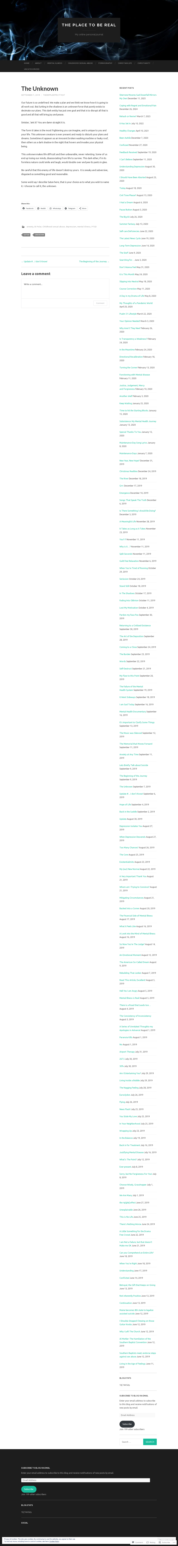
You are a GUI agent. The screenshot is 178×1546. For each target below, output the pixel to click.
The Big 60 (124, 217)
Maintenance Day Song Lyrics (133, 443)
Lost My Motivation (128, 608)
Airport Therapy (127, 1052)
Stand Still (124, 586)
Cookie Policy (54, 1541)
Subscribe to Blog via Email (133, 1396)
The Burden (124, 654)
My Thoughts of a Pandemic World (136, 303)
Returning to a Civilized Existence (135, 625)
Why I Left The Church (129, 1331)
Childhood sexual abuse (80, 63)
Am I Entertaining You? (130, 1073)
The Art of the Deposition (131, 636)
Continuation (125, 1303)
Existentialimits (126, 862)
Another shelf (125, 396)
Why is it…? (125, 546)
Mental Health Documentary (132, 711)
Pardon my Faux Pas (129, 615)
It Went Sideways (127, 697)
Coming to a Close (128, 647)
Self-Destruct (125, 668)
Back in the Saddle (128, 812)
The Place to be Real (89, 25)
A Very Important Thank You (132, 876)
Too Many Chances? (129, 847)
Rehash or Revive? (127, 116)
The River (123, 478)
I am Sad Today (126, 704)
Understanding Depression (132, 166)
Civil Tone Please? (127, 195)
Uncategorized (31, 69)
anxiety (30, 227)
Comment (100, 303)
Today (122, 188)
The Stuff (123, 253)
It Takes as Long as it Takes (132, 528)
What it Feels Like (127, 926)
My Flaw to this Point (129, 676)
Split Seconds (125, 554)
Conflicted (124, 1278)
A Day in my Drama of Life (131, 296)
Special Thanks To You (130, 432)
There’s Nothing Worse (130, 1224)
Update (122, 819)
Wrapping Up (125, 1131)
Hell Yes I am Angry (128, 991)
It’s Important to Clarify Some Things (137, 722)
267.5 (122, 1059)
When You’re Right (128, 1263)
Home (26, 63)
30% (121, 1066)
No (120, 1044)
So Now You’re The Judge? (132, 944)
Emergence (124, 493)
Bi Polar (38, 227)
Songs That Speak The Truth (132, 500)
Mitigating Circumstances (131, 898)
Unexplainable (126, 1210)
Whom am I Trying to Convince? (134, 887)
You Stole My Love (128, 1116)
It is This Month (126, 274)
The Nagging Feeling (129, 1088)
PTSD (94, 227)
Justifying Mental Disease (131, 1152)
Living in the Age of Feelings (132, 1364)
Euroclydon (124, 1095)
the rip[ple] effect (127, 1202)
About (38, 63)
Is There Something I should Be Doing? (137, 511)
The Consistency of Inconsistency (135, 1016)
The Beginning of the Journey (94, 261)
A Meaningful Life (127, 521)
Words (122, 661)
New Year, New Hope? (129, 460)
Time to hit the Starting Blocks (133, 410)
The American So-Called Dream (134, 962)
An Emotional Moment (130, 955)
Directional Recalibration (131, 357)
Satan (27, 235)
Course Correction (128, 289)
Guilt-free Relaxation (129, 561)
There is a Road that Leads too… (135, 1005)
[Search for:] (138, 1442)
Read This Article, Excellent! (132, 980)
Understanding (126, 1270)
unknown (39, 235)
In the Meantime (127, 349)
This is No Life (126, 1217)
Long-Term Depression (130, 245)
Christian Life (125, 63)
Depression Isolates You (130, 826)
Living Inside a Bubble (129, 1080)
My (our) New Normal (129, 869)
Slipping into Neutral (129, 281)
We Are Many (125, 1195)
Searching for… (126, 260)
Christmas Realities (128, 471)
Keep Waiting (125, 403)
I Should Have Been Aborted (132, 177)
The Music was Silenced (130, 733)
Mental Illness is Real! (129, 998)
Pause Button (125, 210)
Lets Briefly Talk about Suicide (133, 765)
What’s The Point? (128, 1159)
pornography (105, 63)
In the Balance (126, 1138)
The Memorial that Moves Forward (135, 744)
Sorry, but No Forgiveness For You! (135, 1174)
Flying (122, 1102)
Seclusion (123, 579)
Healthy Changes (127, 131)
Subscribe (127, 1424)
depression (71, 227)
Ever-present (125, 1167)
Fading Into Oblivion (128, 600)
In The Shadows (127, 593)
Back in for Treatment (129, 1145)
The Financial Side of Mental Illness (136, 916)
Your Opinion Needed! (129, 321)
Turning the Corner (128, 367)
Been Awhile (125, 138)
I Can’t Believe (126, 159)
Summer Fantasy (127, 224)
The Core (123, 854)
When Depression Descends (132, 837)
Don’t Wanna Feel (127, 267)
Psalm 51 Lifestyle (127, 314)
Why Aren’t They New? (129, 328)
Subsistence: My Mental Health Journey (137, 421)
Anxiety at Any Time (129, 754)
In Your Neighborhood (129, 1123)
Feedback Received (128, 152)
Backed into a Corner (129, 908)
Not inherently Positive (130, 1296)
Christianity (144, 63)
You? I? (122, 539)
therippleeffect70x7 (54, 95)
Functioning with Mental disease (134, 375)
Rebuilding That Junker (130, 973)
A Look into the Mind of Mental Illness (137, 933)
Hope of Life (125, 804)
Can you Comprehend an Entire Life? (136, 1253)
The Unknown (126, 786)
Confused (124, 145)
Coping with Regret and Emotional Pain (137, 105)
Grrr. (121, 486)
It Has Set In (125, 123)
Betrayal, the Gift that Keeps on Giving (137, 1285)
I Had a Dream (126, 202)
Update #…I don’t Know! (34, 261)
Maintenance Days (128, 453)
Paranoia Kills (125, 1037)
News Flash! (125, 1109)
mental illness (54, 63)
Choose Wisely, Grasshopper (132, 1185)
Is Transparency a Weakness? (133, 339)
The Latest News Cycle (130, 238)
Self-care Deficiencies (129, 231)
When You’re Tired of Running (133, 568)
